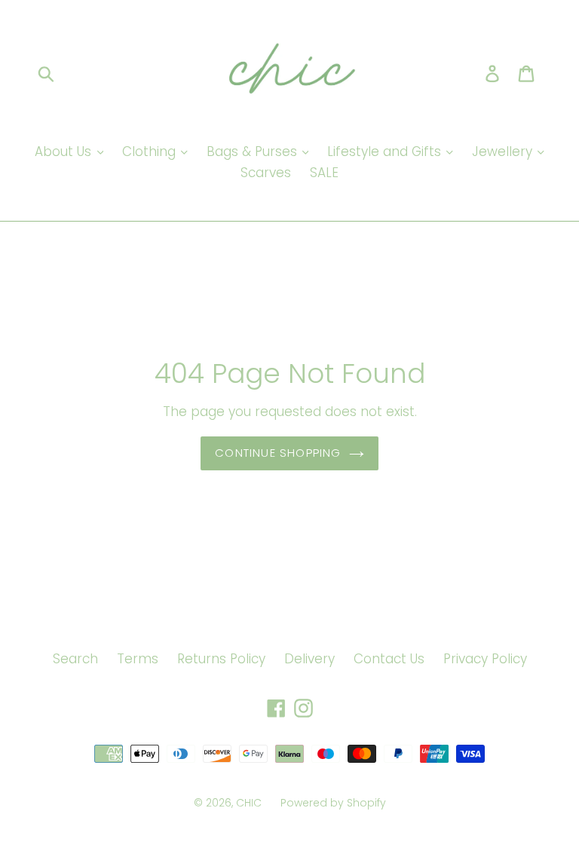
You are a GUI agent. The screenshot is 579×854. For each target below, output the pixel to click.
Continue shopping (278, 453)
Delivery (309, 659)
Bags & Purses (254, 151)
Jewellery (504, 151)
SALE (324, 173)
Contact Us (389, 659)
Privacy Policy (485, 659)
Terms (137, 659)
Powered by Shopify (333, 802)
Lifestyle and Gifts (386, 151)
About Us (65, 151)
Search (75, 659)
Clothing (150, 151)
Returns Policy (221, 659)
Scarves (265, 173)
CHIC (249, 802)
